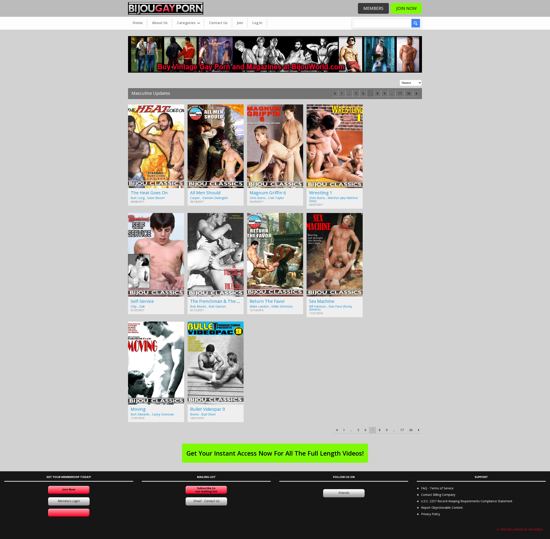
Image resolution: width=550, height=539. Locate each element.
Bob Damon (217, 306)
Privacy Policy (430, 514)
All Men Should (205, 193)
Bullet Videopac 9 (207, 409)
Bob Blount (198, 306)
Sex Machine (321, 301)
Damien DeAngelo (215, 198)
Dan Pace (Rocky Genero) (330, 307)
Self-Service (142, 301)
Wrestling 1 (320, 193)
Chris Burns (258, 198)
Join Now (406, 8)
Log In (257, 22)
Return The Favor (267, 301)
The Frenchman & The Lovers (220, 301)
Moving (138, 409)
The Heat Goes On (149, 193)
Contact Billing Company (438, 495)
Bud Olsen (208, 414)
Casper (195, 198)
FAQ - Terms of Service (437, 488)
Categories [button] (186, 22)
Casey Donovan (163, 414)
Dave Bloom (156, 198)
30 (408, 93)
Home (138, 22)
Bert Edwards (140, 414)
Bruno (194, 414)
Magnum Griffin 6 (268, 193)
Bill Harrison (317, 306)
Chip (134, 306)
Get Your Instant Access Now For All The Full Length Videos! (275, 453)
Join (240, 22)
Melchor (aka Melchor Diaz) (333, 199)
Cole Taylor (276, 198)
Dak (142, 306)
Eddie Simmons (282, 306)
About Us (160, 22)
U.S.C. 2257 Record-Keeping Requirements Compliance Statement (466, 501)
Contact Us (218, 22)
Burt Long (138, 198)
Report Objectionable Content (442, 507)
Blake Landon (259, 306)
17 (400, 93)
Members (373, 8)
